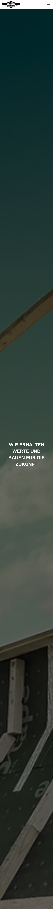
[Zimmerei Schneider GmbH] (12, 4)
